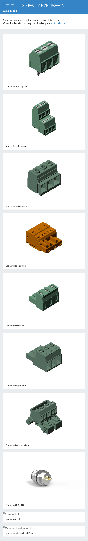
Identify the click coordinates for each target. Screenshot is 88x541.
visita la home (58, 23)
